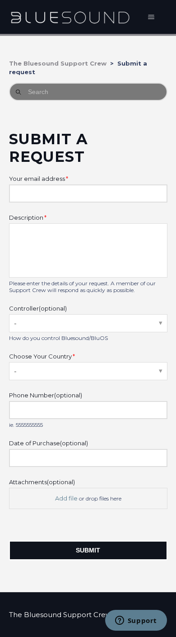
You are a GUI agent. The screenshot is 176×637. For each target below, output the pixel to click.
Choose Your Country (40, 356)
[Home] (70, 17)
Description (26, 217)
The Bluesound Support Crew (58, 63)
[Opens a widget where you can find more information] (136, 621)
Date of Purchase (48, 443)
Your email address (37, 178)
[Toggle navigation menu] (151, 17)
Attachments (42, 482)
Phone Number (45, 395)
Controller (38, 308)
